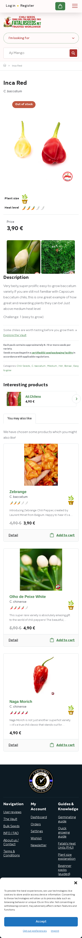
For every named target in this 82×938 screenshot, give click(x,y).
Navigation (74, 5)
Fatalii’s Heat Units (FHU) (67, 846)
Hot (61, 366)
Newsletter (38, 845)
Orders (36, 824)
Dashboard (39, 817)
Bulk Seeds (11, 826)
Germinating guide (67, 819)
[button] (76, 883)
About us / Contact (11, 843)
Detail (13, 535)
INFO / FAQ (11, 833)
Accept (41, 922)
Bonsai (68, 366)
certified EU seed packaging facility (52, 352)
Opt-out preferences (35, 931)
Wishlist (36, 838)
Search (73, 53)
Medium (52, 366)
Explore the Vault (14, 335)
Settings (37, 831)
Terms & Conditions (11, 854)
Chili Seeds (24, 366)
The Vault (10, 819)
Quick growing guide (64, 833)
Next (76, 398)
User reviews (12, 812)
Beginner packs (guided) (64, 870)
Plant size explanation (66, 857)
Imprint (55, 931)
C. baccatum (39, 366)
